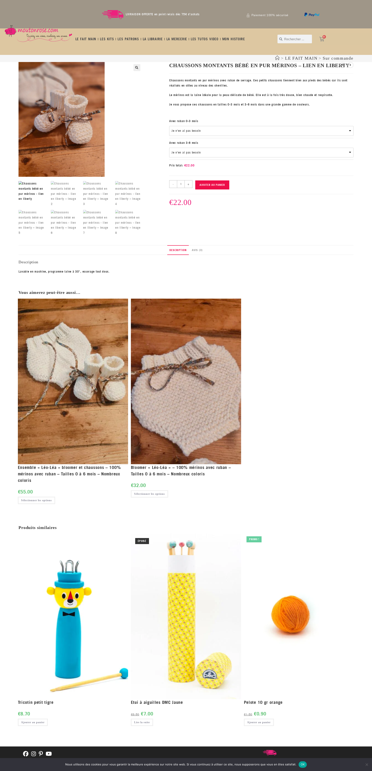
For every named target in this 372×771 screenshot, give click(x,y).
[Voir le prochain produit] (350, 65)
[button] (136, 67)
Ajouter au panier (212, 184)
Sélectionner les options (36, 500)
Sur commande (338, 58)
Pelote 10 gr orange (263, 702)
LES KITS (107, 39)
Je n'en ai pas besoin (186, 131)
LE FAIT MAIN (85, 39)
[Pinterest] (41, 754)
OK (303, 764)
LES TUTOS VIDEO (205, 39)
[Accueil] (277, 58)
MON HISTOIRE (233, 39)
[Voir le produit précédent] (343, 65)
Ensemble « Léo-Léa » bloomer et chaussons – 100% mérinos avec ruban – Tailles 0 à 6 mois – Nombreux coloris (69, 474)
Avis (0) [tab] (197, 250)
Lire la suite (142, 722)
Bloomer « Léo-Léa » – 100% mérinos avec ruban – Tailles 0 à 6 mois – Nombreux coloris (181, 470)
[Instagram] (33, 754)
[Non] (366, 764)
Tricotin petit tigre (36, 702)
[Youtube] (49, 754)
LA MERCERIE (176, 39)
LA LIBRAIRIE (153, 39)
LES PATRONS (128, 39)
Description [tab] (178, 250)
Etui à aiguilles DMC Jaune (157, 702)
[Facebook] (26, 754)
